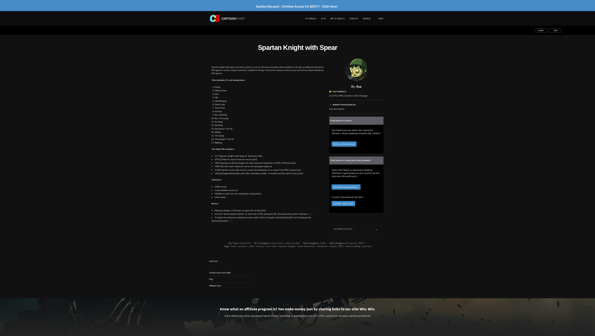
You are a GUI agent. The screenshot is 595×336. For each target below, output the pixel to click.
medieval (322, 246)
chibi (251, 246)
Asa (358, 86)
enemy (260, 246)
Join (555, 30)
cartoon (242, 246)
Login (541, 30)
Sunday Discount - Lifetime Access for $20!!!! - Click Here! (296, 6)
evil (268, 246)
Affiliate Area (215, 285)
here (310, 214)
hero (274, 246)
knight (292, 246)
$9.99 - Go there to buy (344, 144)
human (282, 246)
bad (233, 246)
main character (306, 246)
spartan (366, 246)
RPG (341, 246)
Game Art (245, 243)
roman (333, 246)
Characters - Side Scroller (285, 243)
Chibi (323, 243)
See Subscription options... (346, 187)
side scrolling (352, 246)
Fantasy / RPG (356, 243)
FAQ (211, 279)
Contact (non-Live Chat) (220, 272)
